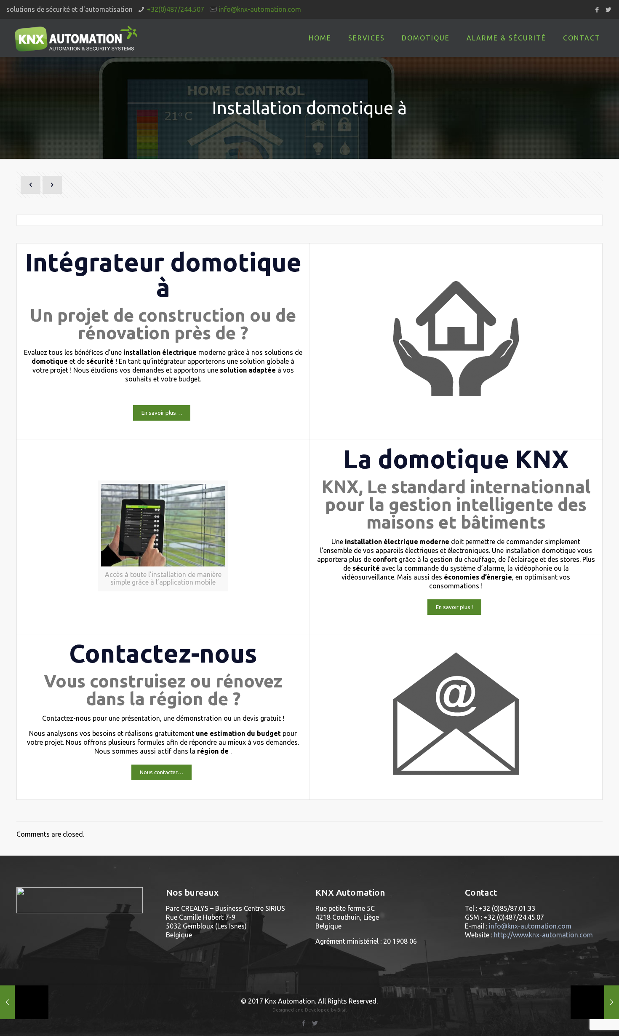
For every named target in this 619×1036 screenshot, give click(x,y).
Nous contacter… (161, 772)
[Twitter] (608, 9)
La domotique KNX (456, 459)
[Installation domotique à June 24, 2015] (24, 1002)
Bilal (342, 1009)
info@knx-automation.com (260, 9)
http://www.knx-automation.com (543, 935)
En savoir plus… (161, 413)
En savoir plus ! (454, 607)
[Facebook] (596, 9)
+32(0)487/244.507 (175, 9)
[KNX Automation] (76, 38)
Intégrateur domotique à (163, 274)
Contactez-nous (163, 653)
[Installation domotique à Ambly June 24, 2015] (595, 1002)
